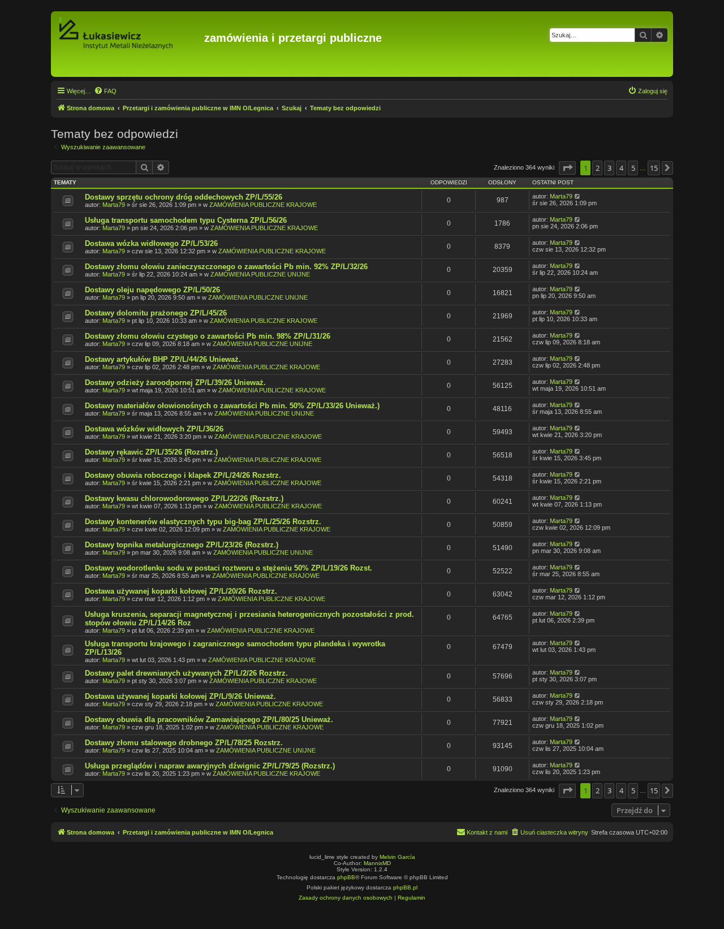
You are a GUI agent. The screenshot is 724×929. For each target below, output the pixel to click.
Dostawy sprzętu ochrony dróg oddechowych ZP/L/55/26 (183, 197)
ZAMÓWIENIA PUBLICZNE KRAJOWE (263, 204)
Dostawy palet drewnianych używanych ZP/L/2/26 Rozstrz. (186, 673)
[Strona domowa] (129, 44)
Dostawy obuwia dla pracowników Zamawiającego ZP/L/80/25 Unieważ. (209, 719)
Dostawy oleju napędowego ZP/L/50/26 (152, 290)
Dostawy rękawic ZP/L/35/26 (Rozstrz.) (151, 452)
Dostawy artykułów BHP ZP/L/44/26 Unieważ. (163, 359)
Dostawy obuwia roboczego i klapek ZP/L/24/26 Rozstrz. (183, 475)
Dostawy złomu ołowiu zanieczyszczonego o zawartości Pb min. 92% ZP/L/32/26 (226, 266)
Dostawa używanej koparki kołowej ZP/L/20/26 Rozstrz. (181, 591)
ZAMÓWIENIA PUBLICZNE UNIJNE (260, 274)
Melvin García (397, 857)
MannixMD (377, 863)
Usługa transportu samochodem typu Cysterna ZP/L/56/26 (186, 220)
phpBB (346, 877)
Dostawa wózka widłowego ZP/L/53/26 (151, 243)
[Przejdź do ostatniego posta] (577, 196)
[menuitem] (105, 91)
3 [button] (609, 168)
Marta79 (113, 204)
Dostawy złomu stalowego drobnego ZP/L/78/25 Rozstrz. (184, 742)
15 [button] (654, 168)
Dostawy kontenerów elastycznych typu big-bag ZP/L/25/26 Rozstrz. (203, 521)
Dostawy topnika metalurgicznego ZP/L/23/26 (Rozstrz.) (181, 545)
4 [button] (621, 168)
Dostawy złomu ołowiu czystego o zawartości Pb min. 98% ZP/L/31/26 (207, 336)
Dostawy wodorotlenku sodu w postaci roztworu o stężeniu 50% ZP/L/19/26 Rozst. (228, 568)
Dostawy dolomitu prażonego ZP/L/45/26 (156, 313)
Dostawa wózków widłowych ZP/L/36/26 (154, 429)
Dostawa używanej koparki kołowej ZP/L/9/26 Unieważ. (180, 696)
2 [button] (598, 168)
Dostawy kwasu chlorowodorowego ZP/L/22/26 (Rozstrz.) (184, 498)
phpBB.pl (405, 887)
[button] (567, 168)
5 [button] (633, 168)
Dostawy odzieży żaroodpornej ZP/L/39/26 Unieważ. (175, 382)
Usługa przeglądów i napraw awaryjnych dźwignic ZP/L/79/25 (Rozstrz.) (210, 766)
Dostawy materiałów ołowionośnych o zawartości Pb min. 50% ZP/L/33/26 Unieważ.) (232, 405)
